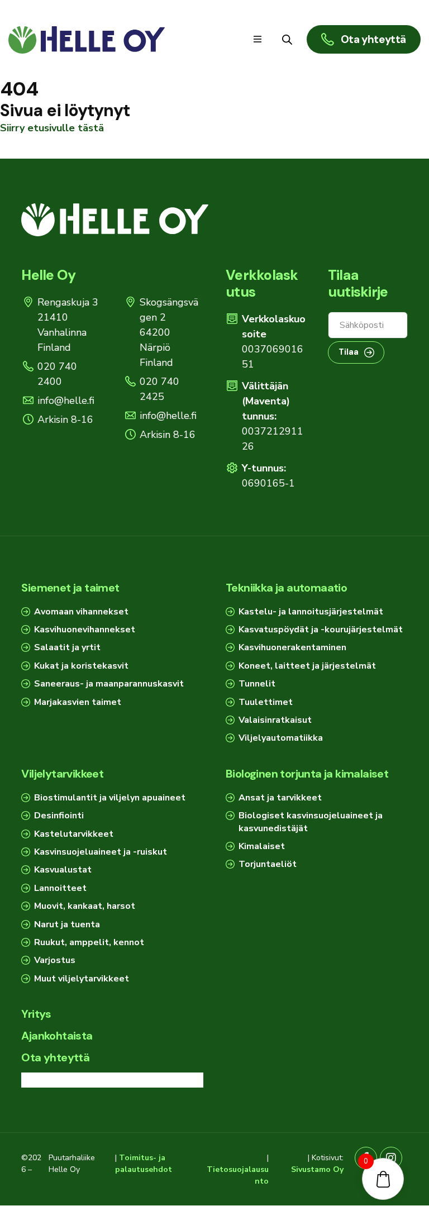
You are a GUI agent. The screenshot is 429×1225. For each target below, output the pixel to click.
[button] (257, 39)
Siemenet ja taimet (70, 587)
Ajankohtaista (56, 1035)
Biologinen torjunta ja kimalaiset (307, 773)
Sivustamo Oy (317, 1169)
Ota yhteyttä (55, 1057)
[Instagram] (391, 1158)
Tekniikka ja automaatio (286, 587)
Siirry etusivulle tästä (52, 128)
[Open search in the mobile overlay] (287, 39)
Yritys (36, 1014)
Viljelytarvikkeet (62, 773)
